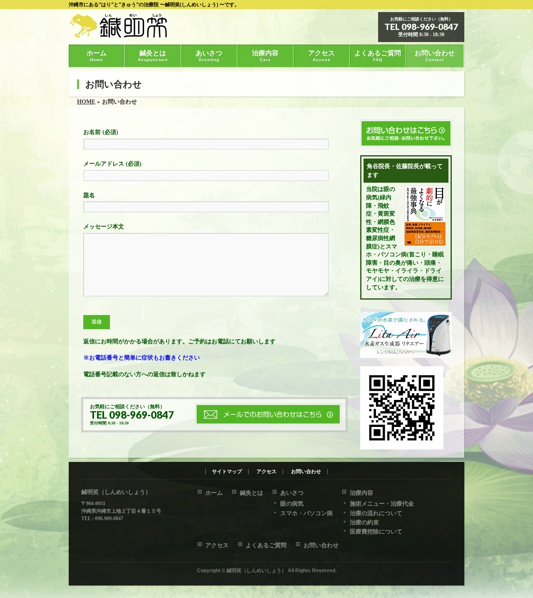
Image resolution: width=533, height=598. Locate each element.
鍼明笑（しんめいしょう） (256, 570)
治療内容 (361, 493)
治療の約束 (364, 522)
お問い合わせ (306, 471)
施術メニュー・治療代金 (382, 504)
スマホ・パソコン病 (306, 513)
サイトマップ (227, 471)
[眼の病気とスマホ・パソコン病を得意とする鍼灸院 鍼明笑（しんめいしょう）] (124, 28)
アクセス (266, 471)
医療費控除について (376, 532)
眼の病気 (292, 504)
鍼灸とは (251, 493)
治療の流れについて (376, 513)
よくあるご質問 (266, 545)
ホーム (214, 493)
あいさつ (292, 493)
